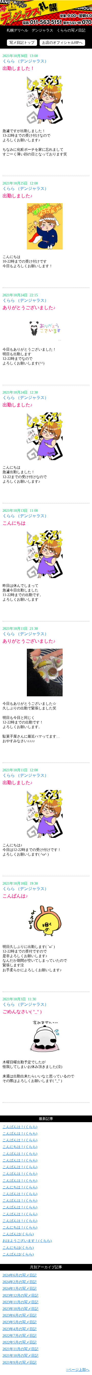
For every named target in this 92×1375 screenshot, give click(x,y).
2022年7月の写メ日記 (20, 1336)
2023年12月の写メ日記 (20, 1295)
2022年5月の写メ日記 (20, 1342)
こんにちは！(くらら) (20, 1147)
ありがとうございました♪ (29, 307)
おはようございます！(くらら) (27, 1241)
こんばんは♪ (15, 895)
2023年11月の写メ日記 (20, 1302)
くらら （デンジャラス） (26, 61)
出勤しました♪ (17, 195)
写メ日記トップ (21, 43)
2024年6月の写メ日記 (20, 1275)
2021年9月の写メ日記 (20, 1363)
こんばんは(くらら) (18, 1234)
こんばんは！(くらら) (20, 1127)
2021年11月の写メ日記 (20, 1349)
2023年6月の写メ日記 (20, 1315)
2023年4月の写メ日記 (20, 1329)
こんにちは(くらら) (18, 1248)
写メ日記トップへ (46, 13)
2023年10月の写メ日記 (20, 1309)
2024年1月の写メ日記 (20, 1289)
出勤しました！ (19, 68)
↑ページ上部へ (77, 1370)
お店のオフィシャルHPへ (62, 43)
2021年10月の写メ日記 (20, 1356)
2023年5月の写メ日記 (20, 1322)
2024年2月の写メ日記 (20, 1282)
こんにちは (14, 523)
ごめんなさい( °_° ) (22, 1011)
